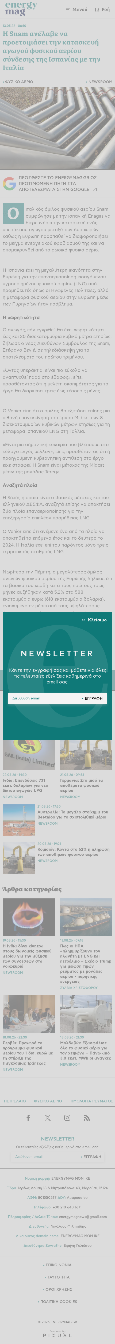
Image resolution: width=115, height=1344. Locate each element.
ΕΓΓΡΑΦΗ (94, 698)
